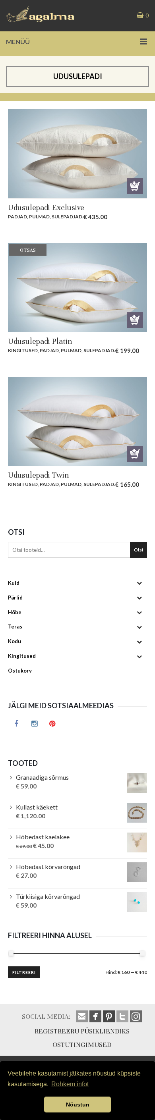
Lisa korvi (135, 186)
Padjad (17, 217)
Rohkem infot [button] (70, 1084)
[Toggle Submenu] (139, 583)
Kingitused (23, 350)
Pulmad (39, 217)
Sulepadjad (67, 217)
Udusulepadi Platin (40, 341)
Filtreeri (24, 972)
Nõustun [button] (77, 1104)
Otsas (135, 320)
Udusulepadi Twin (38, 475)
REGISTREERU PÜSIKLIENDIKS (82, 1031)
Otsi (138, 549)
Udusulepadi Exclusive (46, 207)
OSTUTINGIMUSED (81, 1045)
